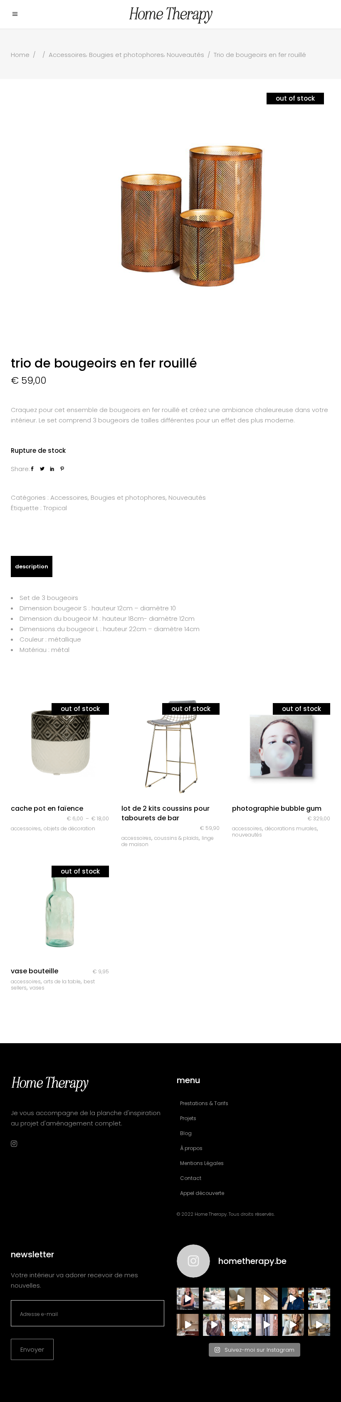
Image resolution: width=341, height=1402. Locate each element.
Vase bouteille (34, 971)
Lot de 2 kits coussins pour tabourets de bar (165, 813)
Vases (37, 987)
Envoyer (32, 1349)
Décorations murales (291, 828)
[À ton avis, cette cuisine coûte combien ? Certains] (240, 1325)
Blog (186, 1133)
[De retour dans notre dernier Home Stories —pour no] (319, 1325)
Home (20, 54)
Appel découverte (202, 1193)
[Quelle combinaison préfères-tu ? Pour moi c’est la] (188, 1325)
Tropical (55, 508)
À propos (191, 1148)
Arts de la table (62, 981)
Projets (188, 1118)
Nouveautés (185, 54)
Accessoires (67, 54)
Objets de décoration (69, 828)
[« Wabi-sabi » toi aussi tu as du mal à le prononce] (293, 1325)
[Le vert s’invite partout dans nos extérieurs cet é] (293, 1299)
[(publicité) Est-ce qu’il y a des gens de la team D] (214, 1325)
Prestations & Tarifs (204, 1103)
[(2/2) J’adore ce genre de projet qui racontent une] (188, 1299)
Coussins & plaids (176, 838)
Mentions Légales (202, 1163)
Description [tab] (31, 566)
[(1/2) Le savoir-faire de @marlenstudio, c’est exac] (214, 1299)
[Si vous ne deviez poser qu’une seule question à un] (267, 1299)
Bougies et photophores (126, 54)
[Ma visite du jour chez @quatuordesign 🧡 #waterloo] (240, 1299)
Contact (190, 1178)
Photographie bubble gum (276, 808)
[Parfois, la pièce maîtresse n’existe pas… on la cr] (267, 1325)
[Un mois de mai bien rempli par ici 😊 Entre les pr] (319, 1299)
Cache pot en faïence (47, 808)
